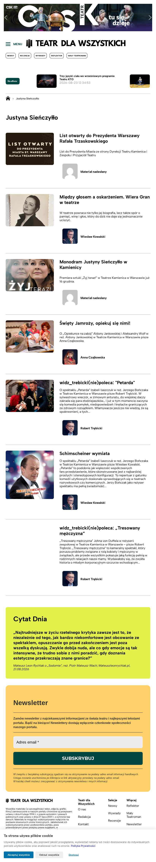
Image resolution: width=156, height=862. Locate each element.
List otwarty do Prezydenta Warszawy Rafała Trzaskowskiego (99, 138)
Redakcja (84, 817)
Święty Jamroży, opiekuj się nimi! (95, 323)
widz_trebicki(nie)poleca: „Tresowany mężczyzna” (100, 530)
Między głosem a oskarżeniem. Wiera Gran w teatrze (105, 199)
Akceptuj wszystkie (19, 854)
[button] (6, 17)
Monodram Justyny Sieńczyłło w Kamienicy (93, 264)
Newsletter (134, 824)
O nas (82, 809)
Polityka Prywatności (83, 845)
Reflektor (56, 55)
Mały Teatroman (77, 55)
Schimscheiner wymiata (85, 453)
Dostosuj (74, 854)
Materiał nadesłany (93, 172)
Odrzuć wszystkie (49, 854)
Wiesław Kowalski (92, 236)
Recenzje (25, 55)
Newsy (10, 55)
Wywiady (40, 55)
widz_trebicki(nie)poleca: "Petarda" (97, 382)
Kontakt (83, 824)
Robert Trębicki (91, 428)
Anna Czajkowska (92, 357)
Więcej (131, 800)
